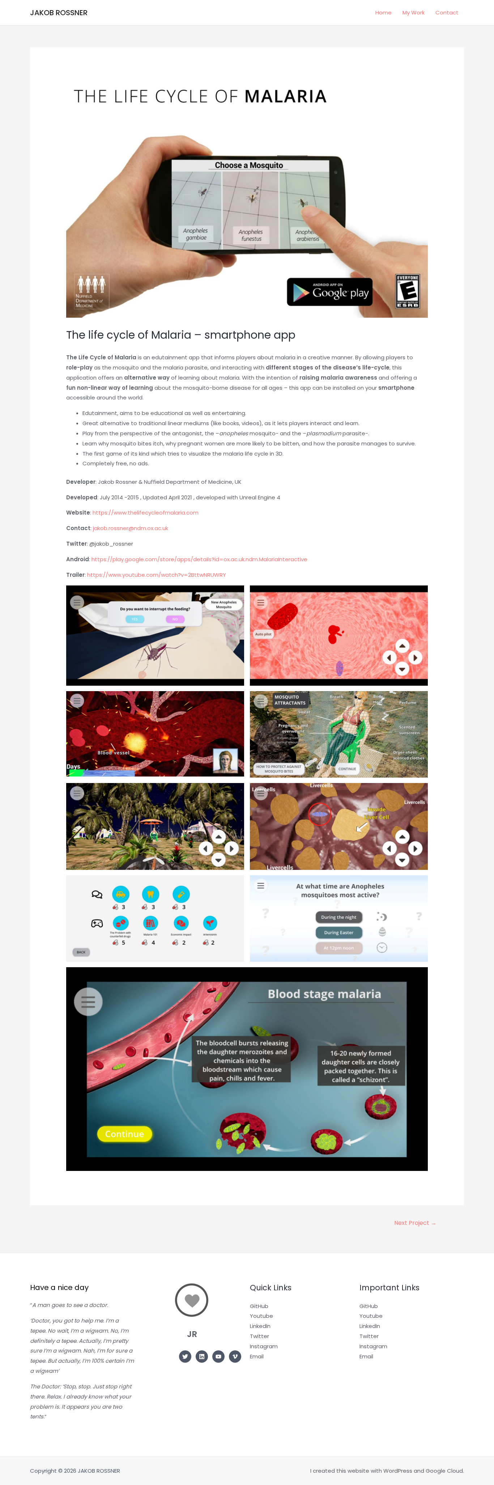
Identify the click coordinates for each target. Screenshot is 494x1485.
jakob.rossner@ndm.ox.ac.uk (130, 528)
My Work (414, 12)
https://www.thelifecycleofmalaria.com (146, 512)
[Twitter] (185, 1356)
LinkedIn (260, 1326)
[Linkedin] (202, 1356)
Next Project (415, 1223)
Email (257, 1356)
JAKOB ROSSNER (59, 13)
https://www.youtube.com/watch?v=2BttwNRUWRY (156, 575)
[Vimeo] (235, 1356)
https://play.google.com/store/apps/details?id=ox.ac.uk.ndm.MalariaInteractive (199, 559)
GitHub (259, 1306)
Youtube (261, 1316)
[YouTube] (218, 1356)
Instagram (264, 1346)
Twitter (259, 1336)
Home (383, 12)
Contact (447, 12)
